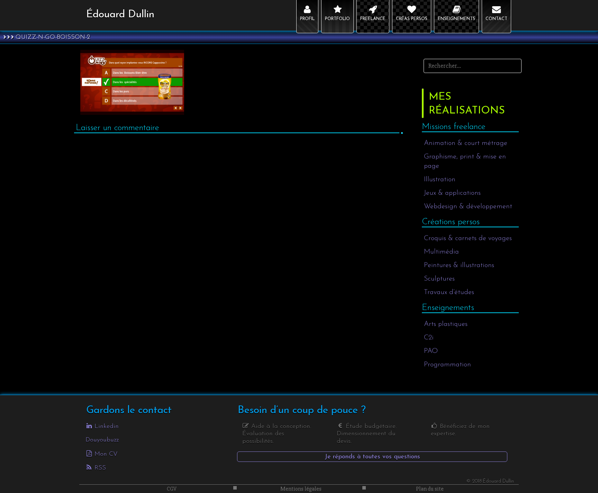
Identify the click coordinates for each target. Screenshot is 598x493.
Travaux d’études (449, 292)
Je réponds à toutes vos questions (372, 457)
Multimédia (441, 251)
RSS (99, 468)
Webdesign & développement (468, 206)
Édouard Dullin (120, 14)
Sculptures (439, 278)
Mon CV (105, 454)
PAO (431, 351)
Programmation (447, 364)
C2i (429, 337)
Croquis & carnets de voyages (468, 238)
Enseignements (448, 307)
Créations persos (451, 222)
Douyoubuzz (102, 440)
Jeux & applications (452, 193)
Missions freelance (454, 126)
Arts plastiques (446, 324)
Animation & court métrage (465, 143)
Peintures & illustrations (459, 265)
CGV (171, 488)
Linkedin (105, 426)
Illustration (439, 179)
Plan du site (430, 488)
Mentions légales (300, 488)
